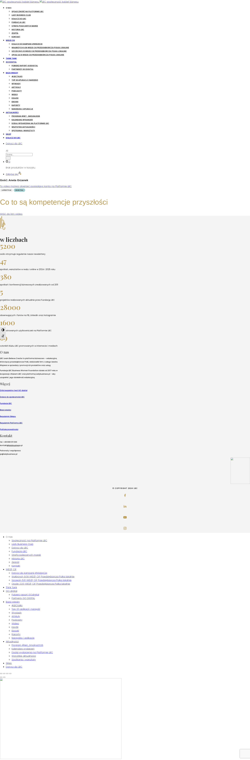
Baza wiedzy (5, 410)
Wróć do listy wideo (11, 214)
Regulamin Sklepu (8, 416)
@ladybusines (13, 445)
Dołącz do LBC (19, 18)
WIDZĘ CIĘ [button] (10, 40)
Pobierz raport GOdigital (25, 65)
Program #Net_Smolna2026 (26, 116)
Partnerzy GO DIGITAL (22, 69)
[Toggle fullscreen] (7, 673)
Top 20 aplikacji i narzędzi (25, 80)
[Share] (4, 673)
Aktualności (12, 641)
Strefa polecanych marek (25, 26)
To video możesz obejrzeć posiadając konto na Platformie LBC (36, 186)
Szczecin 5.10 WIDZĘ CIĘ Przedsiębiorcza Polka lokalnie (39, 51)
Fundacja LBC (18, 22)
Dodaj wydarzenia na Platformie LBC (30, 123)
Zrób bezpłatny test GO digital (13, 390)
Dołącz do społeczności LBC (12, 397)
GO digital (11, 591)
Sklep (8, 134)
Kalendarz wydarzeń (22, 120)
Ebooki (15, 101)
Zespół (15, 33)
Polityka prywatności (9, 429)
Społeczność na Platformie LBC (28, 11)
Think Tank (11, 58)
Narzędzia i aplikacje (22, 109)
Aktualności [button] (12, 112)
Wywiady (16, 83)
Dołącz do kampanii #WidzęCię (27, 44)
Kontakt (16, 37)
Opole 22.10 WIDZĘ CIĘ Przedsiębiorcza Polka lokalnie (38, 55)
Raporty (16, 105)
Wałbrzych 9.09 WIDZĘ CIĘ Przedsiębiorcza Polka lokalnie (40, 47)
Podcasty (17, 91)
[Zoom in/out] (10, 673)
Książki (15, 98)
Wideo (15, 94)
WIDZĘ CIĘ (11, 569)
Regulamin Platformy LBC (11, 423)
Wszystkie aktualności (23, 127)
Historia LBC (18, 29)
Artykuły (16, 87)
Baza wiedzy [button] (12, 73)
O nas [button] (8, 8)
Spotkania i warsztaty (23, 130)
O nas (9, 537)
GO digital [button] (11, 62)
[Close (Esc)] (1, 673)
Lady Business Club (21, 15)
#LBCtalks (17, 76)
